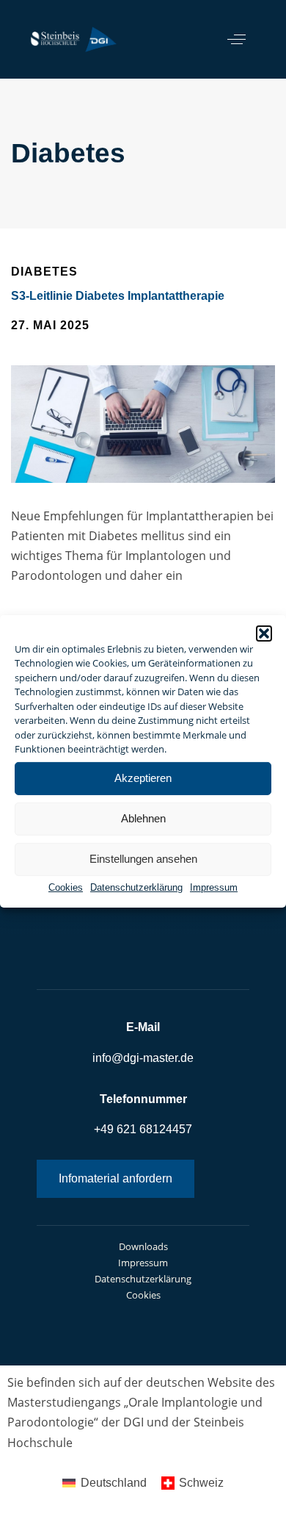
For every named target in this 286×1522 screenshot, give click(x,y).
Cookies (65, 886)
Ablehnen (143, 818)
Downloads (143, 1246)
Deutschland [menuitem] (114, 1482)
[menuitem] (104, 1483)
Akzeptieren (143, 778)
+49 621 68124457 (143, 1129)
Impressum (214, 886)
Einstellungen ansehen (143, 858)
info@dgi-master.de (143, 1058)
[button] (264, 632)
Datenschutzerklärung (136, 886)
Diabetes (44, 272)
